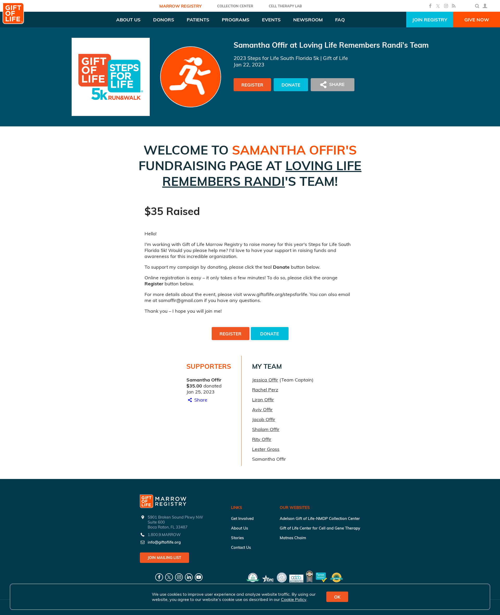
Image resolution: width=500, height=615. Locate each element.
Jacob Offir (263, 419)
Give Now (476, 20)
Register (252, 85)
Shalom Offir (265, 429)
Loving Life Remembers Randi (261, 173)
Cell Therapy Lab (285, 6)
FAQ (340, 20)
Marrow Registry (180, 6)
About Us (239, 528)
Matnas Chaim (293, 537)
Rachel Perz (265, 390)
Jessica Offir (265, 380)
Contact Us (241, 547)
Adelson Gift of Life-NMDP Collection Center (320, 518)
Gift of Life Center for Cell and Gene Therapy (320, 528)
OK (337, 597)
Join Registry (429, 20)
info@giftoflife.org (164, 542)
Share (200, 400)
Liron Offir (263, 400)
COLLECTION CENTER (235, 6)
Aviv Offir (262, 410)
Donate (291, 85)
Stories (237, 537)
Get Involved (242, 518)
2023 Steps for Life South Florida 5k (276, 58)
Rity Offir (261, 439)
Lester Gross (265, 449)
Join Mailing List (164, 557)
